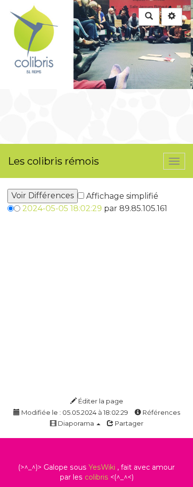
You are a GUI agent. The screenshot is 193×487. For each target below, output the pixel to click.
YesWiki (102, 467)
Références (160, 412)
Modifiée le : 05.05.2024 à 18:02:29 (74, 412)
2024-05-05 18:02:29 (62, 208)
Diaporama (76, 423)
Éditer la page (100, 401)
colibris (96, 477)
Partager (128, 423)
